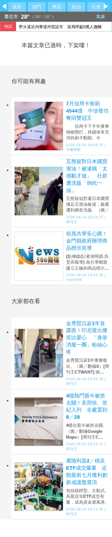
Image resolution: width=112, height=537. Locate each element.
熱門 (36, 6)
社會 (96, 6)
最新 (17, 6)
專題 (56, 6)
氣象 (101, 16)
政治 (76, 6)
